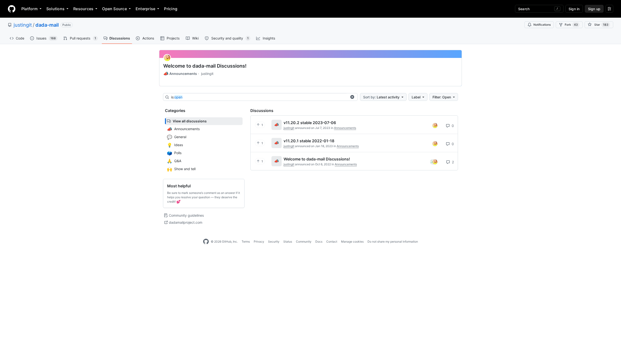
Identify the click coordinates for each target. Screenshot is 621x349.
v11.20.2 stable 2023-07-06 (310, 122)
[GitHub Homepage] (206, 241)
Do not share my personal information (393, 241)
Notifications (542, 24)
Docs (318, 241)
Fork (571, 24)
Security (273, 241)
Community (303, 241)
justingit (23, 25)
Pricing (170, 8)
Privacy (259, 241)
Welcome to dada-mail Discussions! (204, 66)
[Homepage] (12, 9)
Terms (246, 241)
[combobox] (259, 97)
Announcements (180, 73)
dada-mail (47, 25)
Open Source (114, 8)
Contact (331, 241)
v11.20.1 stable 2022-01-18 (309, 140)
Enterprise (145, 8)
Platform (29, 8)
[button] (352, 97)
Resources (83, 8)
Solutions (55, 8)
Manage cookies (352, 241)
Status (287, 241)
